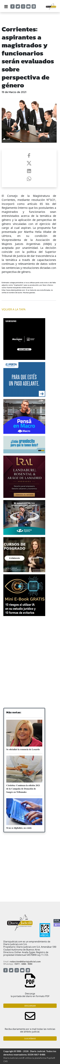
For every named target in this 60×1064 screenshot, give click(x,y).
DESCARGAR (30, 1005)
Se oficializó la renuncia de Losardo (23, 749)
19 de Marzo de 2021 (14, 92)
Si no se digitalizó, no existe (19, 827)
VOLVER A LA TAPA (14, 309)
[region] (30, 639)
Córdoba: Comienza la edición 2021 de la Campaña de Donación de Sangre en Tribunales (23, 789)
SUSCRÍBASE (30, 1038)
